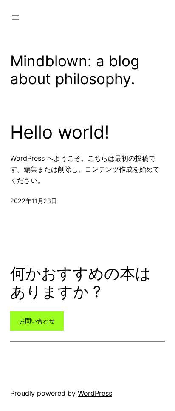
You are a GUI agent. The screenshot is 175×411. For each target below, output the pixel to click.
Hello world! (60, 132)
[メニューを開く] (15, 17)
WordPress (95, 393)
